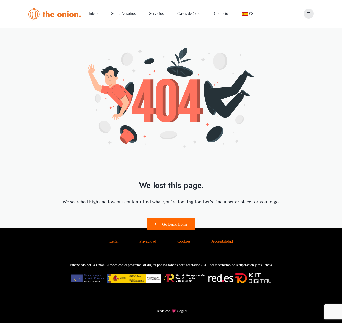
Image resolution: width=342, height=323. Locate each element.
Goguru (182, 311)
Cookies (183, 241)
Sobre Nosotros (124, 13)
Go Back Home (174, 224)
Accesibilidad (222, 241)
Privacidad (147, 241)
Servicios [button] (157, 13)
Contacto (221, 13)
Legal (113, 241)
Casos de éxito (189, 13)
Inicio (94, 13)
